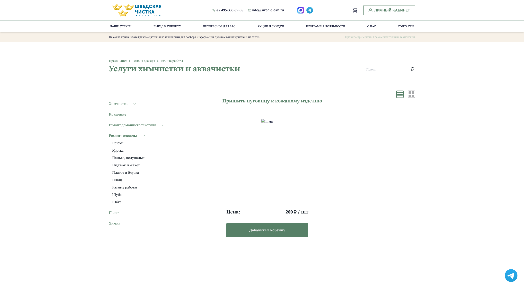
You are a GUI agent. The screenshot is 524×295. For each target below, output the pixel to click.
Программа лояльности (325, 26)
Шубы (117, 195)
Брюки (117, 143)
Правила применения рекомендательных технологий (380, 37)
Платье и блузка (125, 173)
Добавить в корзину (267, 230)
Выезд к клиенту (167, 26)
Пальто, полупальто (128, 158)
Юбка (117, 202)
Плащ (117, 180)
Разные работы (124, 187)
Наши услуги (120, 26)
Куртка (118, 150)
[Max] (300, 10)
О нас (371, 26)
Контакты (406, 26)
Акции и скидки (270, 26)
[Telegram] (309, 10)
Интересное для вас (219, 26)
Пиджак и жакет (126, 165)
